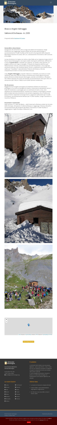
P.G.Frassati (19, 385)
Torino (17, 392)
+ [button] (6, 319)
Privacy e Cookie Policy (10, 415)
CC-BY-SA (50, 334)
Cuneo (7, 385)
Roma (17, 389)
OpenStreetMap (28, 334)
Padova (7, 401)
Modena (8, 396)
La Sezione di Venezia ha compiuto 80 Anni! (41, 385)
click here (41, 419)
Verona (18, 396)
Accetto (28, 422)
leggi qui (50, 418)
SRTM (37, 334)
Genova (7, 387)
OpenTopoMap (45, 334)
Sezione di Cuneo (19, 38)
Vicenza (18, 398)
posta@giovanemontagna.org (13, 375)
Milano (7, 394)
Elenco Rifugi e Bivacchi (28, 341)
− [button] (6, 322)
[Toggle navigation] (51, 2)
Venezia (18, 394)
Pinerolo (18, 387)
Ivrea (7, 389)
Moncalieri (8, 398)
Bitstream (50, 414)
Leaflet (19, 334)
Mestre (7, 392)
